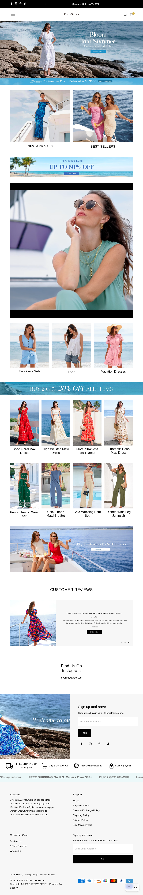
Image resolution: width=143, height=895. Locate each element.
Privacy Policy (80, 820)
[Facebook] (11, 4)
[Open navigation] (13, 14)
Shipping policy (17, 880)
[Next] (97, 4)
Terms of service (47, 875)
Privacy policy (31, 875)
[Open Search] (125, 14)
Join (84, 733)
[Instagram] (16, 4)
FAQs (76, 800)
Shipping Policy (81, 815)
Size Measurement (82, 825)
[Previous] (45, 4)
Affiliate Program (18, 846)
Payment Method (81, 805)
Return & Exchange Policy (86, 810)
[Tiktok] (25, 4)
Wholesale (15, 851)
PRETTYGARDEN (38, 884)
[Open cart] (131, 14)
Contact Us (15, 841)
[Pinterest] (20, 4)
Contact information (35, 880)
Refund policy (16, 875)
